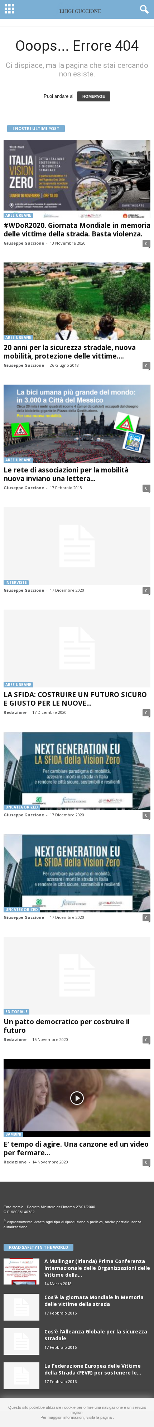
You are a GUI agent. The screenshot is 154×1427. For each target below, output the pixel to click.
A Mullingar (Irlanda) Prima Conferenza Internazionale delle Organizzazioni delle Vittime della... (97, 1268)
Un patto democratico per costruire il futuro (67, 1026)
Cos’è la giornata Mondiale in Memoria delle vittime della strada (94, 1300)
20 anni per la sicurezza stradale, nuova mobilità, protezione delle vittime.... (70, 352)
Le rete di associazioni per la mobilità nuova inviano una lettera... (66, 474)
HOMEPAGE (93, 96)
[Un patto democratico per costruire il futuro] (77, 976)
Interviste (16, 582)
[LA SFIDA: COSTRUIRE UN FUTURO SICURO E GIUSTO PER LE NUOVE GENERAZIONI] (77, 649)
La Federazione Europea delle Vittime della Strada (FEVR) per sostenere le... (92, 1369)
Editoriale (16, 1011)
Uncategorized (21, 807)
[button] (143, 9)
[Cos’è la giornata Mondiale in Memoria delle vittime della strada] (21, 1307)
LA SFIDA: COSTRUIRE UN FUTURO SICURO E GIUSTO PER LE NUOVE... (75, 699)
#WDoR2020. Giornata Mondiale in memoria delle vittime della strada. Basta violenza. (77, 230)
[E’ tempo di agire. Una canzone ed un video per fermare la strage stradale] (77, 1098)
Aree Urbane (18, 215)
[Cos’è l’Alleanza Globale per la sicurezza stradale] (21, 1341)
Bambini (13, 1134)
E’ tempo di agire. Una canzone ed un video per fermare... (76, 1148)
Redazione (15, 712)
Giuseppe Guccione (24, 243)
